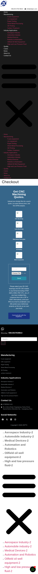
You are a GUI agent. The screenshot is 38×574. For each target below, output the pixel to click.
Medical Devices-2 (6, 387)
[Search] (3, 343)
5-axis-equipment (13, 16)
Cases (6, 48)
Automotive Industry (13, 35)
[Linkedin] (11, 419)
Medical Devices (12, 37)
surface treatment (6, 373)
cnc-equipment (12, 19)
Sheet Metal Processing (15, 23)
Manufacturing (8, 14)
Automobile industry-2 (7, 384)
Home (6, 12)
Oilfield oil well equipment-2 (9, 393)
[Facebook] (3, 419)
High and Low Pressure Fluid (16, 44)
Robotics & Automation (14, 39)
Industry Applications (10, 30)
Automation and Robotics (8, 390)
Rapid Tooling (12, 21)
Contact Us (7, 55)
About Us (7, 53)
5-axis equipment (6, 359)
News (5, 51)
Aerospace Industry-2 (7, 381)
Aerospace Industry (13, 32)
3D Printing (11, 26)
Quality (6, 46)
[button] (19, 95)
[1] (32, 570)
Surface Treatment (13, 28)
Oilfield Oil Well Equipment (16, 42)
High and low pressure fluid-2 (9, 395)
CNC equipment (5, 361)
